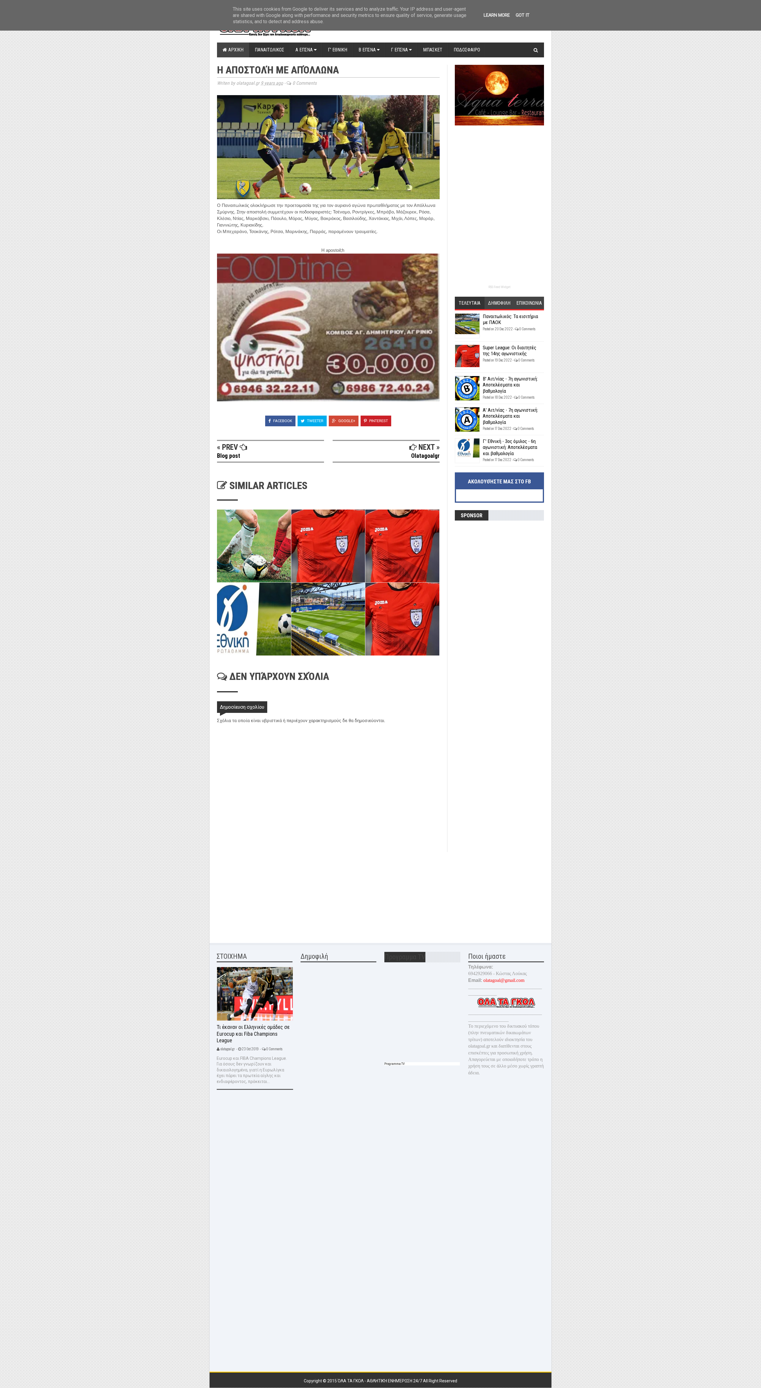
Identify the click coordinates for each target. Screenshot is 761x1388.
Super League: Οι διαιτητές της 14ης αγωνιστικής (509, 350)
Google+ (346, 421)
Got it (522, 15)
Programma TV (394, 1063)
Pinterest (378, 421)
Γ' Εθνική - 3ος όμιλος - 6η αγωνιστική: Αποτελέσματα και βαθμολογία (510, 447)
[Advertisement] (261, 893)
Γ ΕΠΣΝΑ (400, 50)
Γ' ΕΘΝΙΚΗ (337, 50)
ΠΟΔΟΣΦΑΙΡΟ (467, 50)
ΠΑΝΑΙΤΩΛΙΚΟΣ (269, 50)
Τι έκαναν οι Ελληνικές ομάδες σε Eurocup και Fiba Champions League (253, 1033)
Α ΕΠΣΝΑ (304, 50)
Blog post (228, 455)
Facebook (282, 421)
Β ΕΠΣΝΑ (368, 50)
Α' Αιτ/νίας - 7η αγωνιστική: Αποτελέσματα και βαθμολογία (510, 416)
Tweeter (314, 421)
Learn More (497, 15)
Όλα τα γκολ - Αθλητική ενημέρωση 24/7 (380, 1380)
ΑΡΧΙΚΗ (235, 50)
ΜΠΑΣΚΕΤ (432, 50)
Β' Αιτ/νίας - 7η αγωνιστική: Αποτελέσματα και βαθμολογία (510, 385)
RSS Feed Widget (499, 287)
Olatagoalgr (425, 455)
